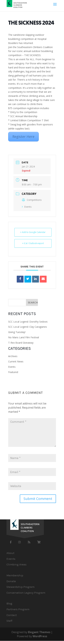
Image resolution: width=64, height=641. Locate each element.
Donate (11, 581)
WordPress (40, 636)
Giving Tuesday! (16, 332)
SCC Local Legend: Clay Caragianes (27, 326)
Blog (9, 603)
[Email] (43, 279)
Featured (13, 372)
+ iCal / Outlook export (33, 243)
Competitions (34, 199)
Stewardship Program (20, 586)
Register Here (23, 136)
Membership (14, 575)
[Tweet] (27, 279)
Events (28, 206)
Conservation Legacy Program (25, 592)
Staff (9, 620)
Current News (15, 361)
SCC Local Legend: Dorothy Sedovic (28, 321)
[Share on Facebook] (20, 279)
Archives (12, 356)
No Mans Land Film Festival (23, 337)
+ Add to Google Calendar (33, 232)
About (10, 553)
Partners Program (17, 609)
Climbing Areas (16, 564)
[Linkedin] (35, 279)
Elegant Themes (39, 632)
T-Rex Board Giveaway (20, 342)
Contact (11, 615)
